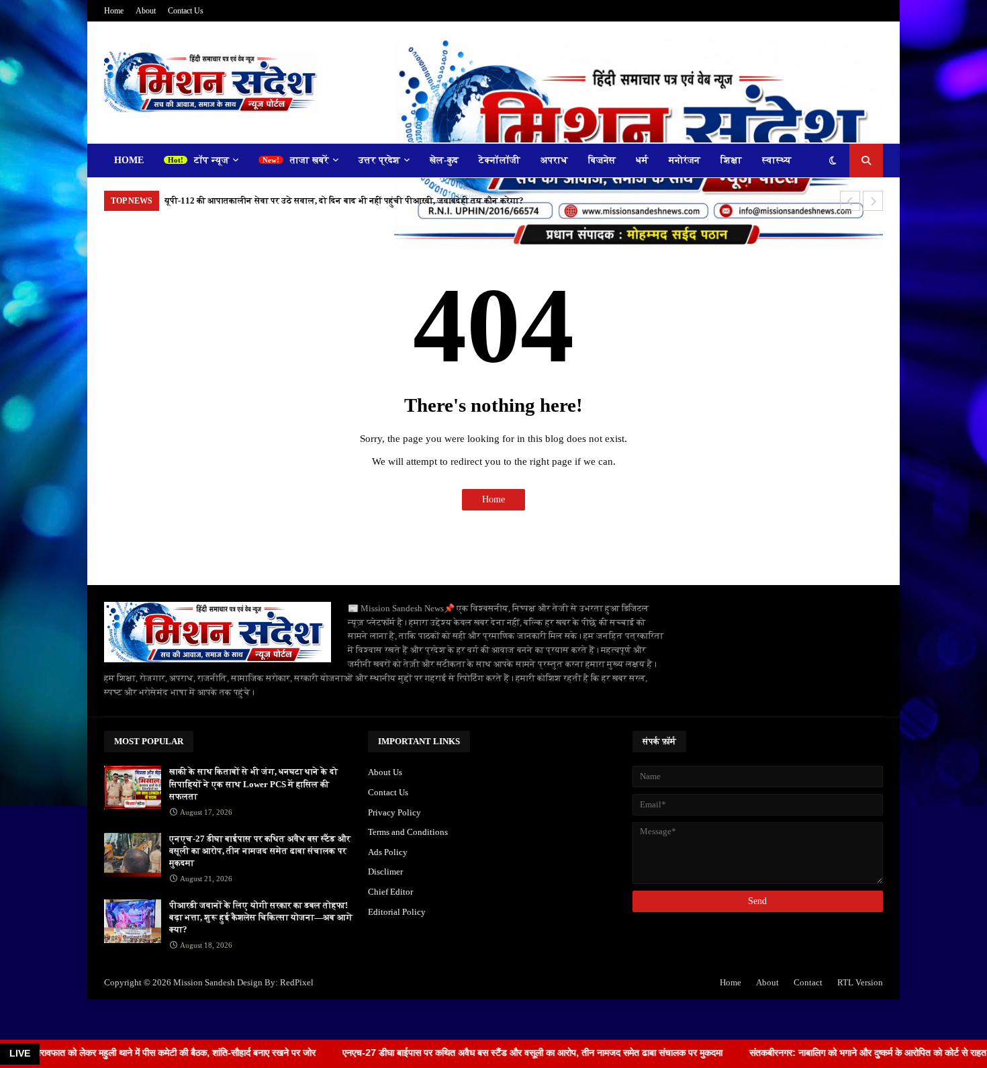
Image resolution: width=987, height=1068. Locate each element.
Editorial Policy (397, 912)
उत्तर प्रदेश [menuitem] (379, 160)
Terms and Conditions (408, 832)
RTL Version (860, 982)
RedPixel (297, 982)
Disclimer (385, 871)
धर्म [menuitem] (642, 160)
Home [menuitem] (129, 160)
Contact (808, 982)
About (146, 10)
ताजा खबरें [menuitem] (309, 160)
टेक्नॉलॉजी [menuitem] (499, 160)
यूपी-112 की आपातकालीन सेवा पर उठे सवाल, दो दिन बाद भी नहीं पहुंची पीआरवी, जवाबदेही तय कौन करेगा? (344, 200)
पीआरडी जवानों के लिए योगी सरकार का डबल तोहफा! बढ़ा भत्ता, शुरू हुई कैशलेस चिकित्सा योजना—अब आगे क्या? (260, 917)
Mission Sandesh (204, 982)
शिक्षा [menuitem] (731, 160)
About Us (385, 772)
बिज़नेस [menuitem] (602, 160)
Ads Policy (388, 852)
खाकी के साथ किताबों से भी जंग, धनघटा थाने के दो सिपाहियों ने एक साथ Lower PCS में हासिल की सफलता (253, 783)
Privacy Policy (394, 812)
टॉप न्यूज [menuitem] (211, 160)
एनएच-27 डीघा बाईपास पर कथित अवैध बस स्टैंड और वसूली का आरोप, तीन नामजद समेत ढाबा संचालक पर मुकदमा (259, 851)
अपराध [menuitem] (554, 160)
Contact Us (185, 10)
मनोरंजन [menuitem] (684, 160)
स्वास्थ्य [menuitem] (777, 160)
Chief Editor (390, 892)
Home (114, 10)
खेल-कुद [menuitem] (444, 160)
